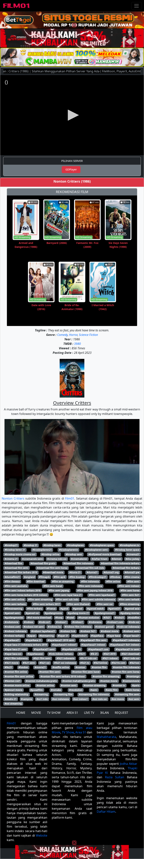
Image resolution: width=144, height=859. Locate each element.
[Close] (74, 25)
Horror (73, 335)
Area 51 (80, 732)
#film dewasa (12, 581)
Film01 (69, 498)
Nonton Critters (13, 498)
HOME (20, 713)
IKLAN (104, 713)
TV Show (68, 732)
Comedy (62, 335)
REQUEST (121, 713)
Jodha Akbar (128, 764)
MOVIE (36, 713)
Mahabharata (106, 737)
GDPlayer (71, 169)
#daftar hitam (99, 559)
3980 (77, 344)
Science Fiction (88, 335)
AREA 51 (72, 713)
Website (41, 835)
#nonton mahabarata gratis (41, 681)
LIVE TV (89, 713)
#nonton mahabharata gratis (78, 681)
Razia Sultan (114, 777)
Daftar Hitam (106, 811)
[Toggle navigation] (136, 6)
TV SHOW (54, 713)
